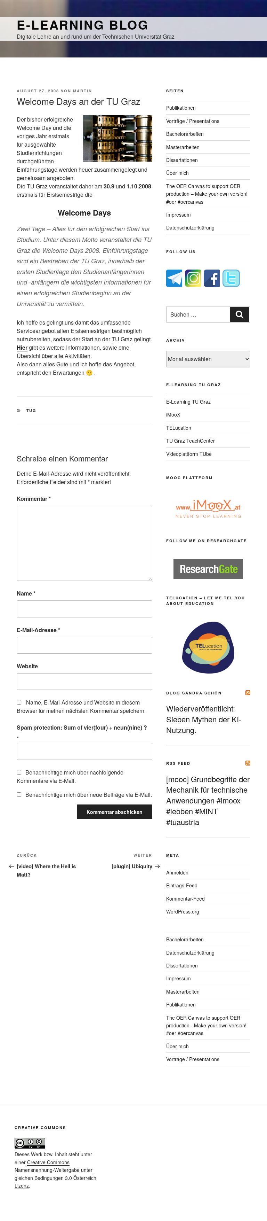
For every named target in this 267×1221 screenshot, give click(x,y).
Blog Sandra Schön (194, 692)
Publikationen (181, 107)
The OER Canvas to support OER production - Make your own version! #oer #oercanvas (206, 1025)
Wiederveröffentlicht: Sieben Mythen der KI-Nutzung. (203, 719)
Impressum (178, 214)
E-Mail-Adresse (38, 630)
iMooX (173, 414)
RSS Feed (178, 763)
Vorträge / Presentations (192, 120)
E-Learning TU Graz (188, 401)
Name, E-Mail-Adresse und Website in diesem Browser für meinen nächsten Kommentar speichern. (81, 706)
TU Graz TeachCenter (190, 440)
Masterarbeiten (183, 146)
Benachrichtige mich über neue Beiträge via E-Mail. (88, 795)
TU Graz (122, 339)
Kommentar (34, 499)
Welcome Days (84, 212)
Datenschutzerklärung (190, 227)
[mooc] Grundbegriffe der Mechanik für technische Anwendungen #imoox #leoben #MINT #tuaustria (208, 800)
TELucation (178, 427)
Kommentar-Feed (185, 898)
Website (27, 666)
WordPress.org (182, 911)
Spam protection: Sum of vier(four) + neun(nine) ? (82, 727)
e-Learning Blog (83, 24)
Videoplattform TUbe (189, 453)
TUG (31, 410)
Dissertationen (182, 159)
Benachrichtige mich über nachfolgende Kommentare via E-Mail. (70, 776)
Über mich (177, 172)
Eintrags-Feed (181, 885)
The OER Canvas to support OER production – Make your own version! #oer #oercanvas (207, 193)
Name (26, 593)
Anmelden (177, 872)
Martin (82, 90)
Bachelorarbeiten (185, 133)
